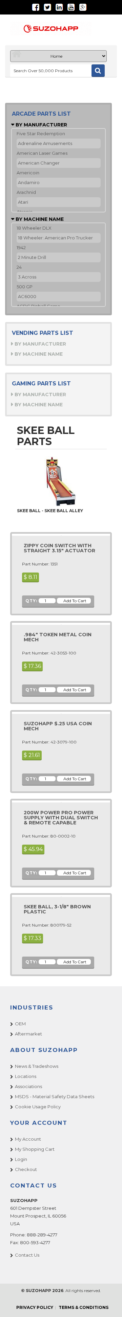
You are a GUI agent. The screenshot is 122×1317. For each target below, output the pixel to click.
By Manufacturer (40, 125)
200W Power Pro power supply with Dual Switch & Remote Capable (61, 818)
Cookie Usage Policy (38, 1106)
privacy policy (34, 1307)
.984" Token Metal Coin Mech (58, 637)
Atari (23, 202)
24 (19, 267)
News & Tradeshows (36, 1066)
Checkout (26, 1169)
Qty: (31, 600)
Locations (25, 1076)
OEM (20, 1023)
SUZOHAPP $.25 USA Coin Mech (58, 726)
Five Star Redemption (41, 133)
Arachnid (26, 192)
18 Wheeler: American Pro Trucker (55, 237)
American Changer (39, 163)
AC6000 (27, 296)
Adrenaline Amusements (45, 143)
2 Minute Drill (32, 257)
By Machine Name (39, 219)
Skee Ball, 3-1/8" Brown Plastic (57, 909)
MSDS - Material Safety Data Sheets (54, 1096)
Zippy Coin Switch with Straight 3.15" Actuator (59, 548)
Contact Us (27, 1255)
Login (21, 1159)
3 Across (27, 277)
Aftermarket (28, 1033)
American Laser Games (42, 153)
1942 (21, 247)
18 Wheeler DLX (34, 228)
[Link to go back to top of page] (108, 1303)
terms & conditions (83, 1307)
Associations (28, 1086)
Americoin (28, 172)
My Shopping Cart (35, 1149)
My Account (28, 1139)
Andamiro (29, 182)
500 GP (25, 286)
